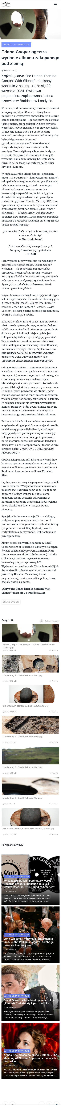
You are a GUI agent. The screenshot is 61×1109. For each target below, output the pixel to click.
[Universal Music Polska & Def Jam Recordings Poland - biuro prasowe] (6, 7)
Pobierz (55, 650)
